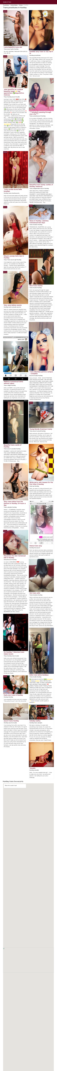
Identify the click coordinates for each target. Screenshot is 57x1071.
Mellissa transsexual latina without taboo (13, 382)
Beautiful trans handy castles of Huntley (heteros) (41, 185)
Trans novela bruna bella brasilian (13, 190)
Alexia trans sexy (35, 546)
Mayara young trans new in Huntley (14, 257)
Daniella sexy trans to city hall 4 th (41, 52)
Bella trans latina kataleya (38, 675)
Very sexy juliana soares (13, 305)
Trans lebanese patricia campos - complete (41, 373)
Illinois (21, 5)
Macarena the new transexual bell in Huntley (15, 557)
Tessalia (32, 768)
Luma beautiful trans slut (13, 47)
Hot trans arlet (34, 593)
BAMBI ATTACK (7, 2)
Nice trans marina (35, 286)
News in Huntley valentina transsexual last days (39, 222)
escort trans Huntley (11, 721)
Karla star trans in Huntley (13, 695)
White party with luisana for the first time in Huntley (41, 483)
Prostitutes (6, 5)
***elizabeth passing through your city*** (40, 113)
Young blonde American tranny (40, 429)
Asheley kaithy (34, 721)
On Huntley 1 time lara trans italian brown (14, 653)
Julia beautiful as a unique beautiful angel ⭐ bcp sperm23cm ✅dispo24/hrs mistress (14, 92)
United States (14, 5)
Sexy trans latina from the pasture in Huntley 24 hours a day (15, 503)
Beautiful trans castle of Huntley (12, 446)
